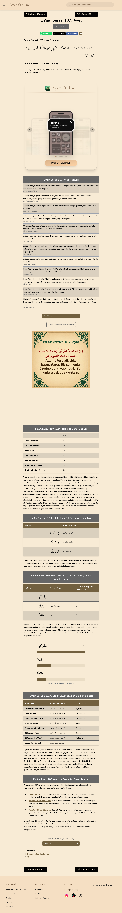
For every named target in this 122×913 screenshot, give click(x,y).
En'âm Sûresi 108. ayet (86, 14)
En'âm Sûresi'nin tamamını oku (61, 324)
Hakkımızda (39, 889)
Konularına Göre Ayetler (16, 889)
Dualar (8, 898)
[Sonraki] (92, 129)
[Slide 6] (61, 156)
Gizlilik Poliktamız (42, 894)
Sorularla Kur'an (12, 894)
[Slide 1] (55, 156)
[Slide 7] (62, 156)
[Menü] (4, 5)
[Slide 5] (60, 156)
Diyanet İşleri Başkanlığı (38, 854)
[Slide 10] (66, 156)
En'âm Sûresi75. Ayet (38, 794)
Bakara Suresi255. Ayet (40, 800)
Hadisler (9, 906)
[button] (66, 895)
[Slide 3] (58, 156)
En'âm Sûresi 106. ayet (35, 14)
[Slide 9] (65, 156)
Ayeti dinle (62, 26)
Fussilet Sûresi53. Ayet (40, 810)
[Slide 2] (56, 156)
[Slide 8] (64, 156)
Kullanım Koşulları (42, 898)
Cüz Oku (9, 902)
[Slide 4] (59, 156)
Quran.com (32, 857)
